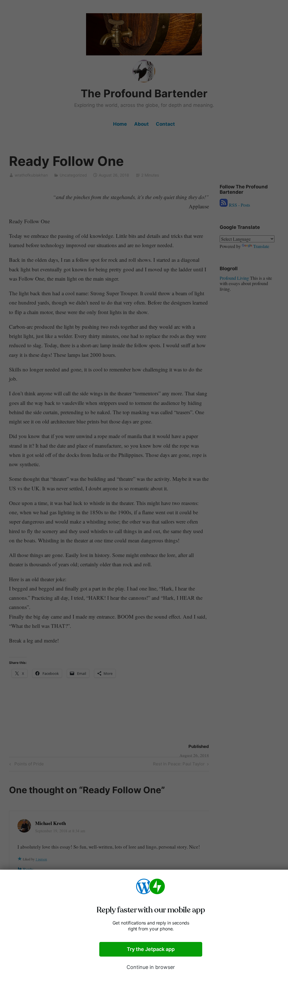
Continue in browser (151, 967)
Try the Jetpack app (151, 949)
